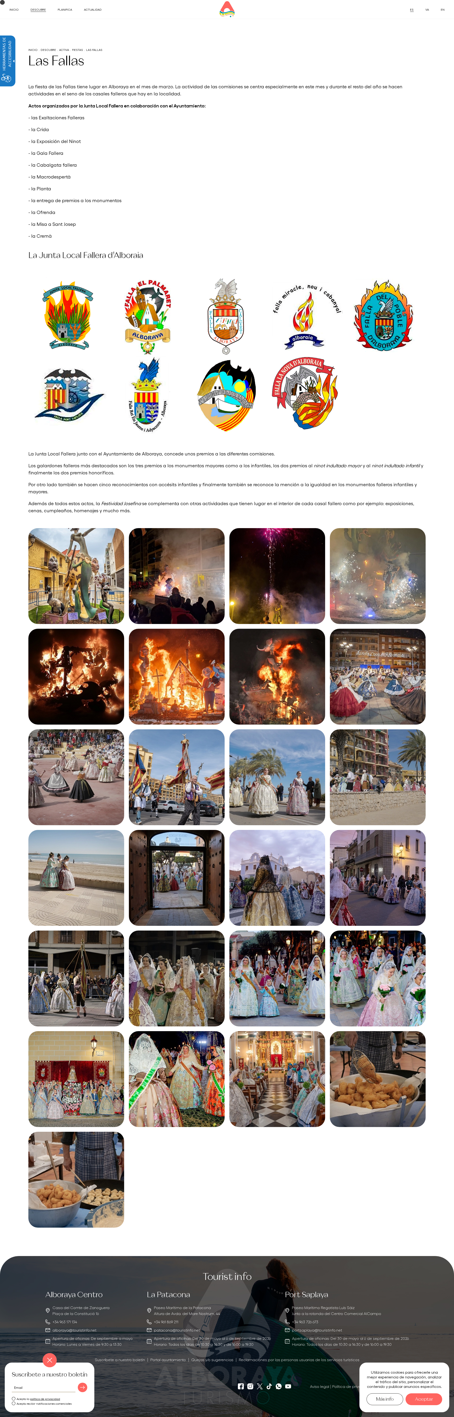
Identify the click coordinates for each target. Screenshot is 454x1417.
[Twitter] (260, 1386)
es (412, 9)
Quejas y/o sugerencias (212, 1359)
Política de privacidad (352, 1386)
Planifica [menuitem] (65, 9)
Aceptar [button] (424, 1399)
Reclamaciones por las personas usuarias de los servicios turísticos (299, 1359)
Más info (385, 1399)
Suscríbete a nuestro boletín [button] (120, 1359)
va (427, 9)
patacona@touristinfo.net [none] (177, 1330)
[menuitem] (120, 1360)
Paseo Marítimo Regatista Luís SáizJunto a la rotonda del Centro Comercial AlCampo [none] (336, 1310)
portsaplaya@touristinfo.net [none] (317, 1330)
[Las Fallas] (76, 576)
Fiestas (77, 49)
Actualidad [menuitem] (93, 9)
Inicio (33, 49)
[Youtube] (288, 1386)
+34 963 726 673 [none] (305, 1321)
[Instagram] (250, 1386)
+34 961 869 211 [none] (166, 1321)
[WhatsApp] (279, 1386)
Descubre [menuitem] (38, 9)
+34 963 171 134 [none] (64, 1321)
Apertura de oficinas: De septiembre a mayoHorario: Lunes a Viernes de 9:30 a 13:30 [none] (92, 1341)
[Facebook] (241, 1386)
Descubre (48, 49)
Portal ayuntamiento (168, 1359)
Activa (64, 49)
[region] (89, 1319)
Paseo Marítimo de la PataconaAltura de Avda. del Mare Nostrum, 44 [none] (187, 1310)
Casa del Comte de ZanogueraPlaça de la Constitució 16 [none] (80, 1310)
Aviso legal (319, 1386)
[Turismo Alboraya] (227, 9)
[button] (82, 1387)
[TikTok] (269, 1386)
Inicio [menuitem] (14, 9)
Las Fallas (94, 49)
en (443, 9)
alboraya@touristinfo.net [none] (74, 1330)
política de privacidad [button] (45, 1398)
